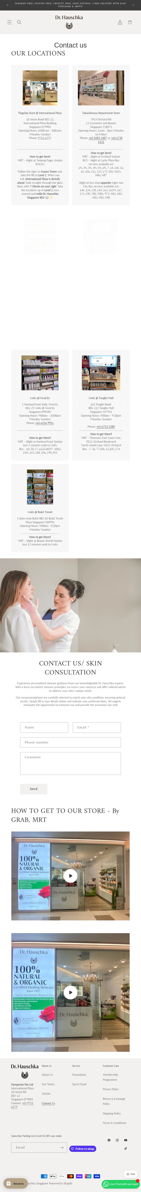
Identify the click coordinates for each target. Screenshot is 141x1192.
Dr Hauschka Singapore (34, 1183)
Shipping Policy (112, 1113)
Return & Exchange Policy (114, 1101)
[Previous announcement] (7, 5)
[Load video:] (70, 876)
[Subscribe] (62, 1147)
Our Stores (48, 1084)
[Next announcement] (133, 5)
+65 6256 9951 (44, 423)
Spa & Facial (79, 1084)
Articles (46, 1093)
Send (33, 789)
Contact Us (48, 1103)
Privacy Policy (111, 1089)
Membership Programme (110, 1077)
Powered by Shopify (60, 1183)
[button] (9, 22)
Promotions (79, 1074)
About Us (47, 1074)
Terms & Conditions (114, 1123)
